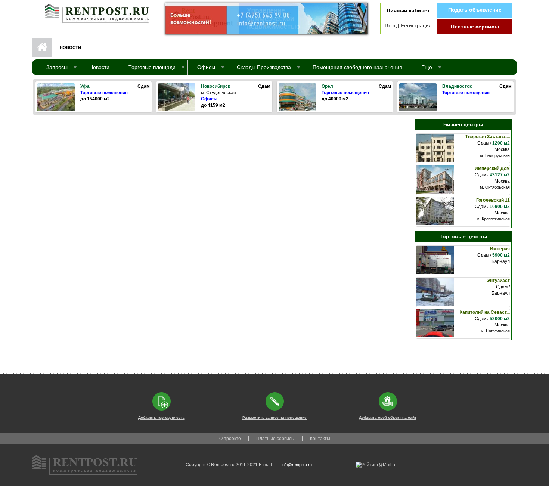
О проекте (230, 438)
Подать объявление (475, 10)
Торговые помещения (104, 92)
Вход (391, 25)
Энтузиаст (498, 280)
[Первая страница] (93, 11)
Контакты (320, 438)
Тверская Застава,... (487, 136)
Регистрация (416, 25)
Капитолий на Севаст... (485, 312)
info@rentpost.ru (297, 464)
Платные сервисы (475, 27)
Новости (99, 67)
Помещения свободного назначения (357, 67)
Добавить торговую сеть (161, 417)
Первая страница (42, 47)
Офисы (209, 99)
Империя (500, 248)
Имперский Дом (492, 168)
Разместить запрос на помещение (274, 417)
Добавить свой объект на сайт (387, 417)
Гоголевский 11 (493, 200)
